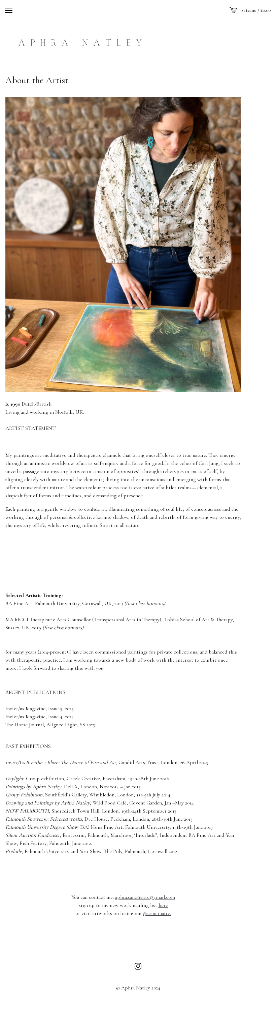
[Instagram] (138, 966)
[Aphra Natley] (79, 40)
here (163, 905)
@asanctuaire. (157, 913)
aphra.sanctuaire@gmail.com (145, 897)
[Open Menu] (8, 10)
